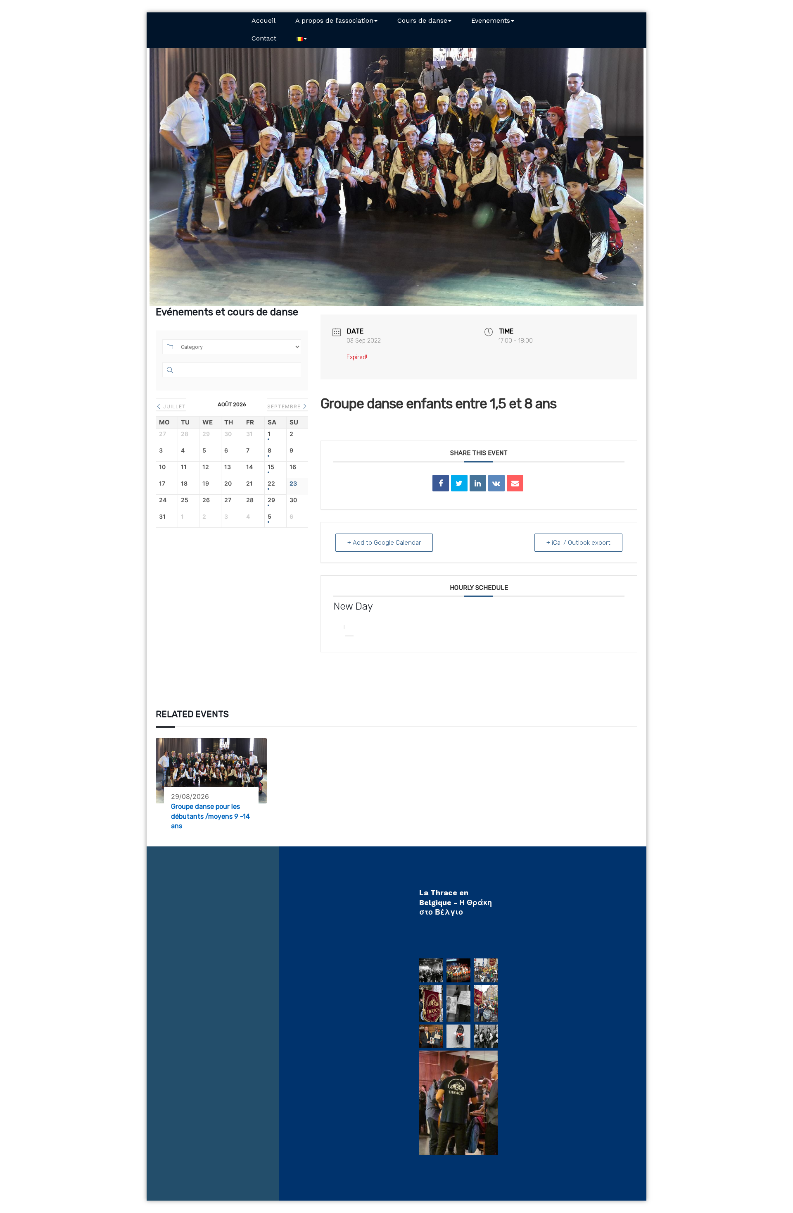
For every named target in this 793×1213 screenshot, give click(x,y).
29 (271, 500)
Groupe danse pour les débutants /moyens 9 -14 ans (210, 816)
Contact (264, 38)
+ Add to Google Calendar (384, 542)
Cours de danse (422, 20)
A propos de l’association (334, 20)
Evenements (490, 20)
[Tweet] (459, 483)
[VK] (496, 483)
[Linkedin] (478, 483)
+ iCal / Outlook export (578, 542)
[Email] (515, 483)
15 (271, 467)
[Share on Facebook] (440, 483)
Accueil (263, 20)
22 (271, 483)
